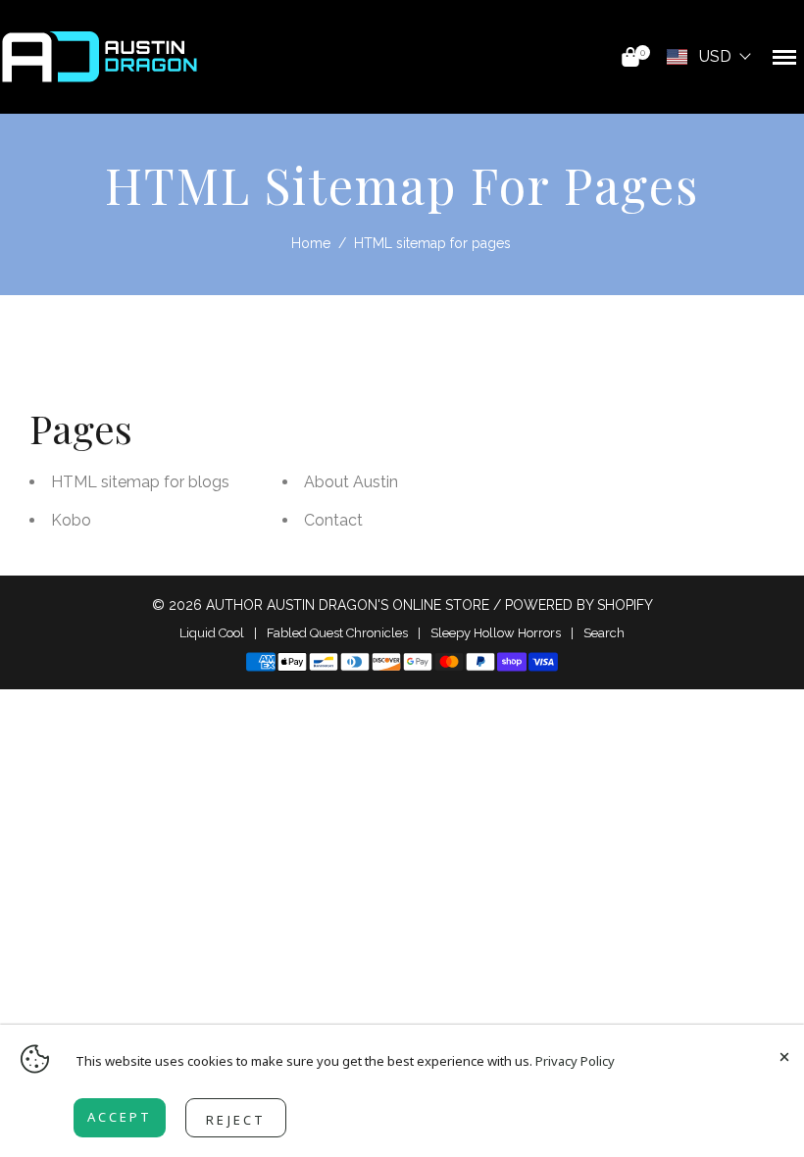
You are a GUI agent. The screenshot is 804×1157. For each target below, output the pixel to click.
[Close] (784, 1054)
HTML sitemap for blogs (140, 482)
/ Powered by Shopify (573, 605)
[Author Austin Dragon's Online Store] (99, 56)
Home (310, 243)
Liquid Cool (211, 633)
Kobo (71, 520)
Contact (333, 520)
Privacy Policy (575, 1061)
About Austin (351, 482)
